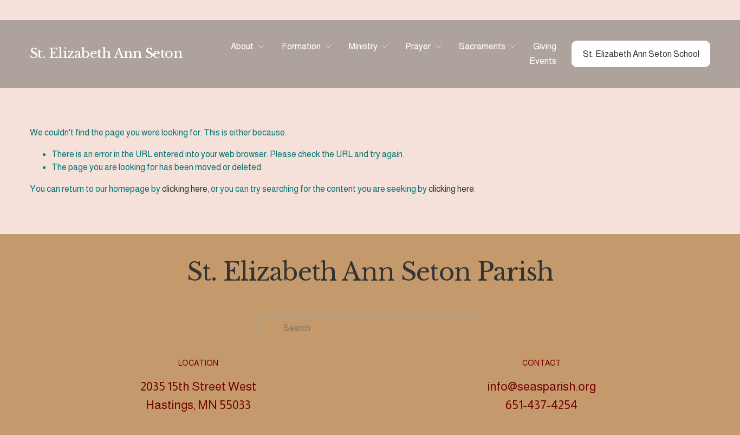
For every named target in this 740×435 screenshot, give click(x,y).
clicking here (184, 188)
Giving (544, 46)
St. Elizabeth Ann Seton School (641, 54)
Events (542, 61)
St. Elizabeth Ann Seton (106, 54)
